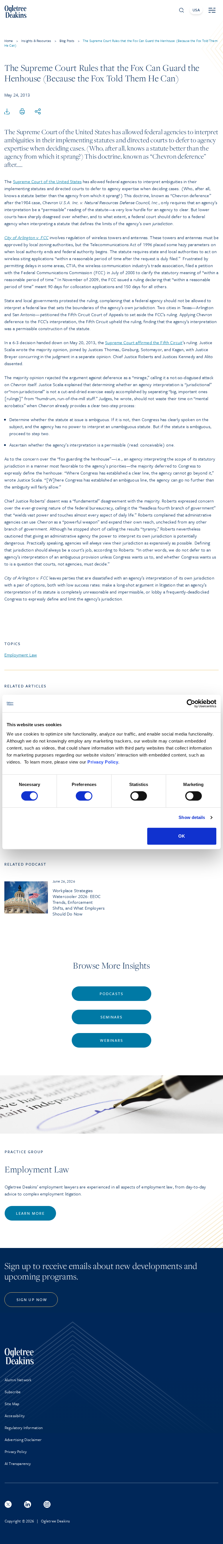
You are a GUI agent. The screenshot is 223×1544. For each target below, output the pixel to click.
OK (181, 836)
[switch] (84, 796)
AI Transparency (18, 1463)
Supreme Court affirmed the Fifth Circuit (143, 342)
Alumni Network (18, 1380)
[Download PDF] (7, 111)
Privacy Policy (102, 761)
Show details (192, 817)
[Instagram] (47, 1504)
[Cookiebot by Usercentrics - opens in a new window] (191, 703)
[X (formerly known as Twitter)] (8, 1504)
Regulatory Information (24, 1428)
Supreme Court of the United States (47, 181)
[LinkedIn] (27, 1504)
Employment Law (20, 655)
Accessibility (15, 1416)
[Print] (22, 111)
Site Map (12, 1404)
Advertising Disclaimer (23, 1440)
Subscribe (13, 1392)
